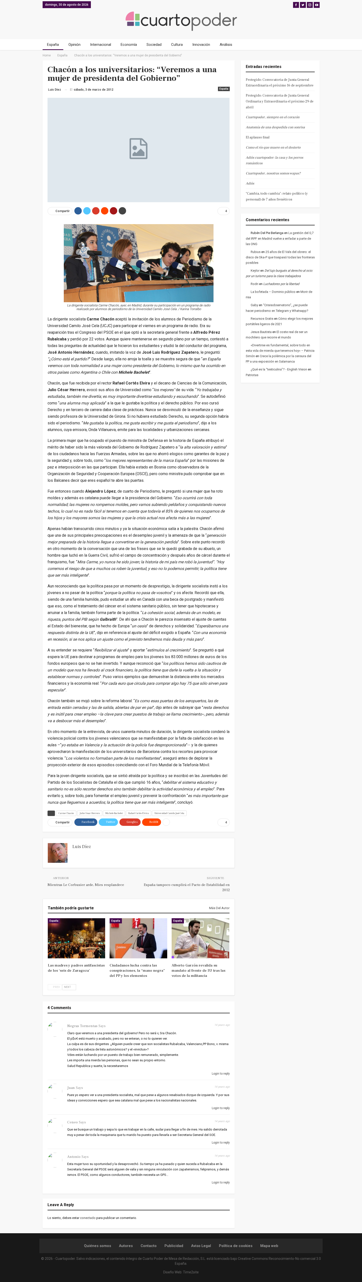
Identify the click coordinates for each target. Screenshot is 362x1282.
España (53, 44)
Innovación (201, 44)
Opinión (74, 44)
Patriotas (252, 375)
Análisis (226, 44)
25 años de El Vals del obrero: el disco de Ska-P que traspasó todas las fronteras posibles (280, 257)
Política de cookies (235, 1246)
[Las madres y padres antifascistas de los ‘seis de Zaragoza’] (76, 938)
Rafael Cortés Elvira (138, 813)
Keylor (255, 270)
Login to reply (220, 1073)
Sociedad (154, 44)
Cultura (177, 44)
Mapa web (269, 1246)
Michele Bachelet (114, 813)
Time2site (191, 1272)
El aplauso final (257, 137)
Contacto (149, 1246)
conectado (88, 1218)
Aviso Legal (201, 1246)
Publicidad (174, 1246)
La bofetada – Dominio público (273, 292)
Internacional (100, 44)
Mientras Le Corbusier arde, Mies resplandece (86, 884)
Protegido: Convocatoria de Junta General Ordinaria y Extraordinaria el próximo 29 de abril (279, 101)
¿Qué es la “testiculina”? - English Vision (279, 369)
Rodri (254, 284)
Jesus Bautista (261, 332)
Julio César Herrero (90, 813)
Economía (129, 44)
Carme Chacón (66, 813)
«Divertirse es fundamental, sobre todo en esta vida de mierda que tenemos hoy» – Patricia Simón (280, 350)
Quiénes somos (97, 1246)
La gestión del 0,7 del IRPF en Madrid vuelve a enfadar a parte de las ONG (279, 238)
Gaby (254, 305)
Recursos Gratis (262, 318)
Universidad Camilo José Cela (169, 813)
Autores (126, 1246)
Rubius (256, 252)
